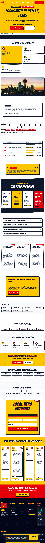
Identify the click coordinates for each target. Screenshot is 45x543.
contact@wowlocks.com (32, 511)
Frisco (24, 391)
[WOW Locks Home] (2, 2)
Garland (28, 391)
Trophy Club (36, 393)
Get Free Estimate (28, 362)
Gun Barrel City (35, 391)
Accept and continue (34, 537)
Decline (33, 540)
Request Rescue (29, 28)
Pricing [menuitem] (27, 2)
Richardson (30, 393)
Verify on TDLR (35, 167)
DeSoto (19, 391)
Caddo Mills (13, 391)
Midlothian (19, 393)
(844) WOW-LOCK (17, 28)
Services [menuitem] (17, 2)
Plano (25, 393)
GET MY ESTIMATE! (22, 429)
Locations (6, 33)
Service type (9, 422)
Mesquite (13, 393)
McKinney (8, 393)
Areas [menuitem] (23, 2)
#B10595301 (13, 168)
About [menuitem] (13, 2)
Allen (3, 391)
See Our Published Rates (13, 292)
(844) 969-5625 (31, 509)
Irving (42, 391)
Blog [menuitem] (32, 2)
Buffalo (7, 391)
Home (2, 33)
